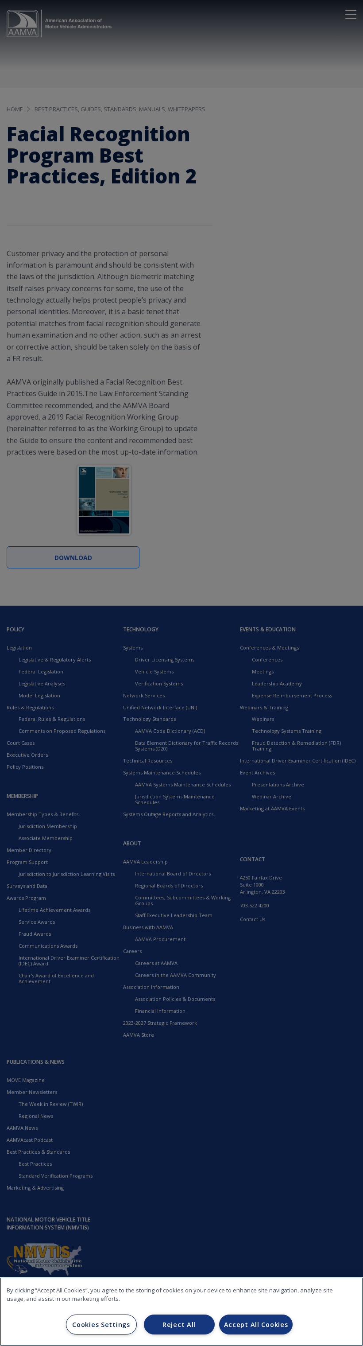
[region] (181, 1311)
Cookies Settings (101, 1324)
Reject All (179, 1324)
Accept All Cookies (256, 1324)
